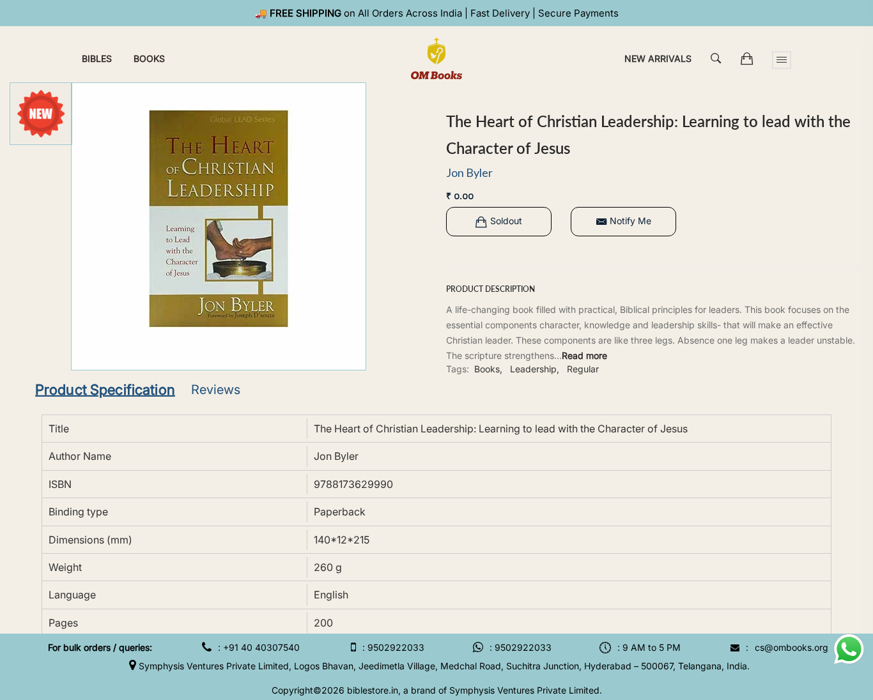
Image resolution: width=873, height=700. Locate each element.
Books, (488, 368)
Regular (583, 368)
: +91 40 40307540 (259, 647)
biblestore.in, (374, 690)
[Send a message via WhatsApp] (849, 649)
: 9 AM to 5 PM (649, 647)
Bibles (97, 58)
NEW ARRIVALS (657, 58)
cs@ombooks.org (791, 647)
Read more (584, 355)
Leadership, (534, 368)
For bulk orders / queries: (100, 647)
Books (149, 58)
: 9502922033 (393, 647)
